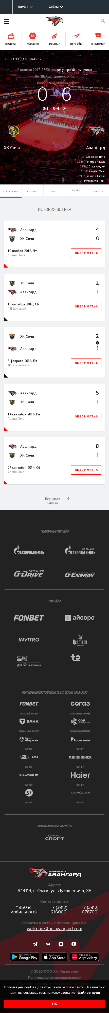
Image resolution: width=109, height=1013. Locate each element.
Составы (32, 191)
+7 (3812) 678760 (89, 909)
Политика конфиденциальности (54, 977)
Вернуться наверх (52, 501)
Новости (98, 191)
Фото (54, 191)
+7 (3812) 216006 (58, 909)
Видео (76, 190)
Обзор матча (86, 253)
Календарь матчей (26, 59)
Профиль (103, 21)
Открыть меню (14, 21)
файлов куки (88, 992)
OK (54, 1004)
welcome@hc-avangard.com (54, 928)
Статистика (11, 191)
